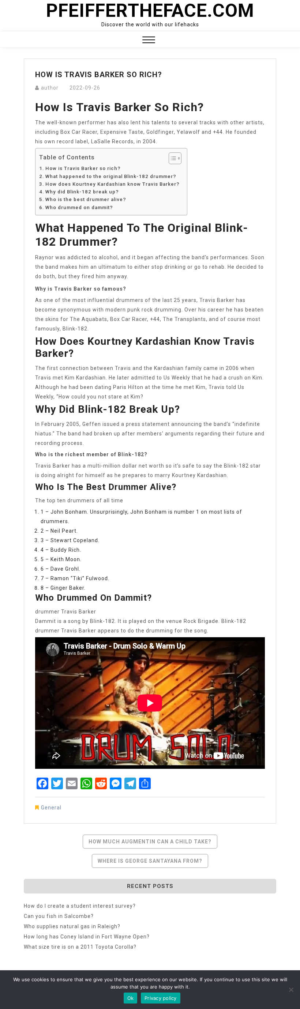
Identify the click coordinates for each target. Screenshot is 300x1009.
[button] (148, 40)
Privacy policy (161, 998)
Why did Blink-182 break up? (82, 191)
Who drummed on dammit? (79, 207)
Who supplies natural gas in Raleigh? (72, 926)
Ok (130, 998)
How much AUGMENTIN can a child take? (150, 841)
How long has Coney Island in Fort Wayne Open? (87, 937)
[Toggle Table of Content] (171, 158)
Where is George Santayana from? (150, 861)
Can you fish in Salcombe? (59, 916)
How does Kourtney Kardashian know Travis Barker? (112, 184)
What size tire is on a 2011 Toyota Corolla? (80, 947)
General (51, 807)
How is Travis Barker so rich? (83, 168)
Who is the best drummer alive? (85, 199)
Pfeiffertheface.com (150, 10)
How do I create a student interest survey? (80, 906)
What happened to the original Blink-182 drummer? (110, 176)
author (50, 88)
